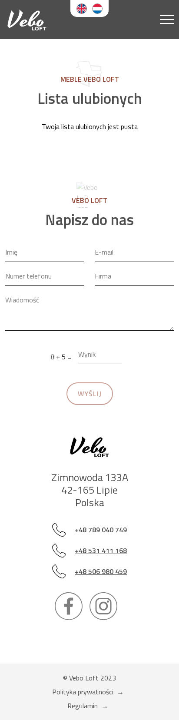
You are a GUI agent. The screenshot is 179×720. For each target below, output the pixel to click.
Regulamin (82, 705)
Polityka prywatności (82, 691)
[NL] (97, 8)
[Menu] (167, 19)
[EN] (81, 8)
